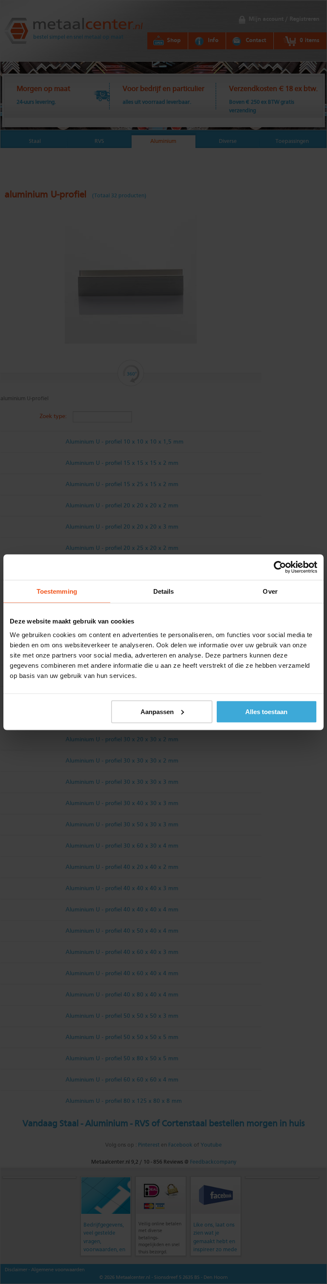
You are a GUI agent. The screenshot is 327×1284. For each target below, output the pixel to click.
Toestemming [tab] (57, 591)
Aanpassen (157, 711)
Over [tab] (270, 591)
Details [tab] (163, 591)
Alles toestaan (266, 711)
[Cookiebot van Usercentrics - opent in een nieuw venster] (280, 567)
